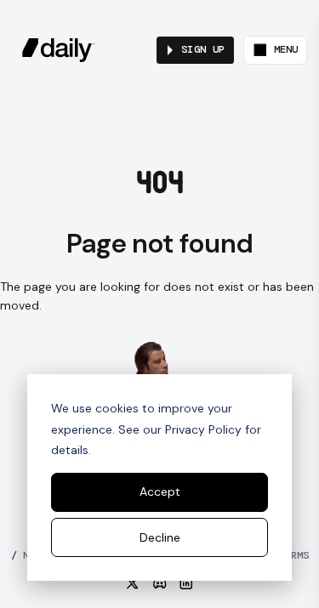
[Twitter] (132, 583)
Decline (160, 537)
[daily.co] (58, 50)
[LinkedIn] (186, 583)
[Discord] (160, 583)
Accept (160, 491)
